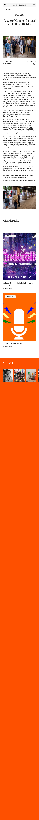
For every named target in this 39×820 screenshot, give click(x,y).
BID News (10, 236)
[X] (34, 64)
